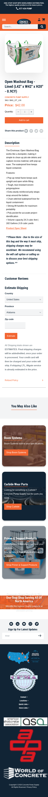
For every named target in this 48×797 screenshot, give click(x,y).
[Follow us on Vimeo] (37, 624)
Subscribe (39, 636)
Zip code (9, 319)
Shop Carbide (12, 506)
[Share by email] (41, 131)
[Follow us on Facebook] (11, 624)
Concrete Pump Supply (17, 97)
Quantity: (9, 111)
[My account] (39, 20)
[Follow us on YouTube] (24, 624)
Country (9, 293)
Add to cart (24, 120)
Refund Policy (11, 380)
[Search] (42, 26)
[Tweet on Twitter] (36, 131)
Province (9, 306)
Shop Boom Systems (16, 452)
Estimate (11, 336)
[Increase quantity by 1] (31, 111)
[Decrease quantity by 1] (18, 111)
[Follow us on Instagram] (30, 624)
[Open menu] (4, 20)
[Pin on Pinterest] (31, 131)
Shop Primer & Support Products (21, 565)
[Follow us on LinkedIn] (17, 624)
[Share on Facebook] (26, 131)
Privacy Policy (32, 787)
